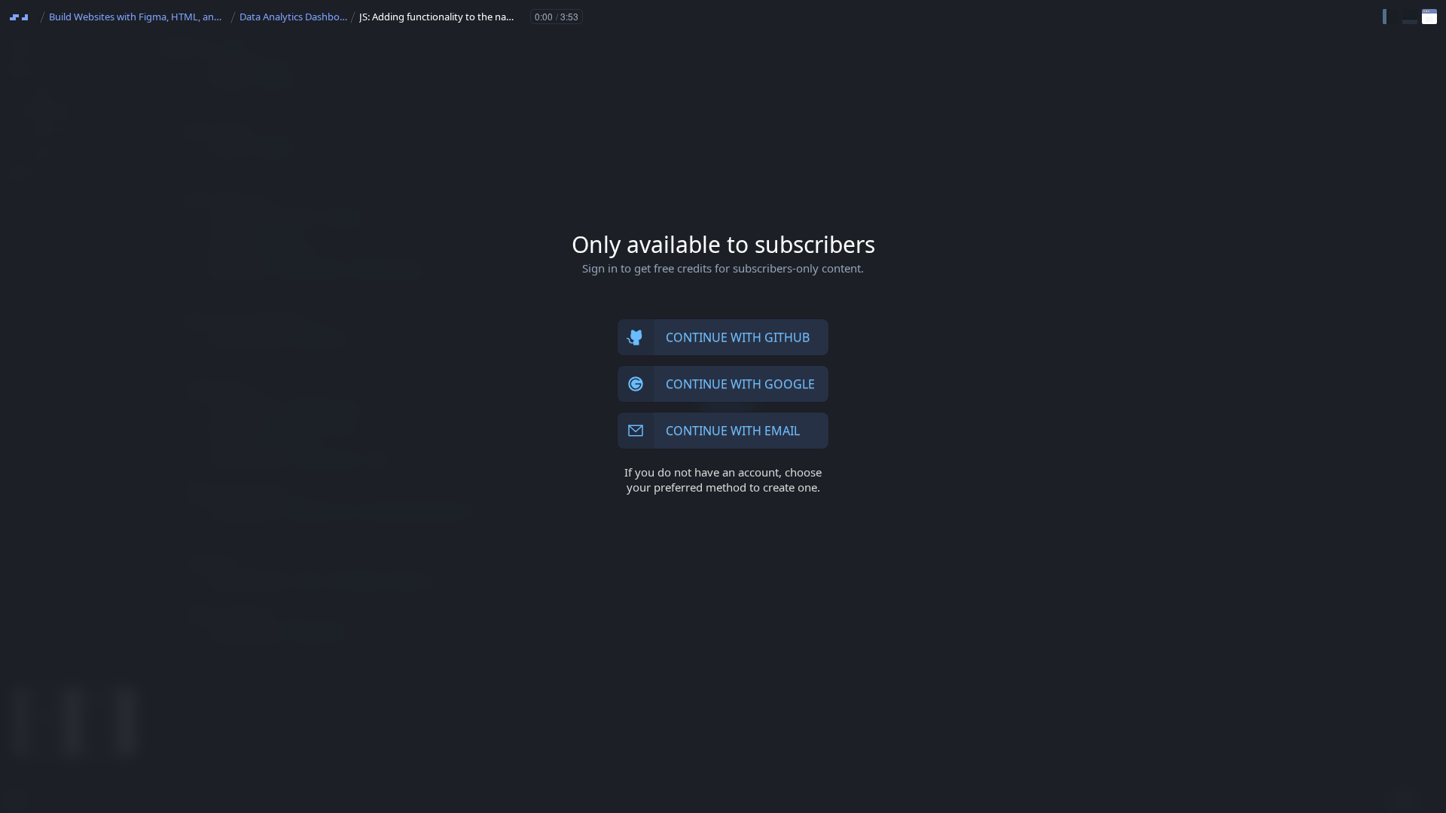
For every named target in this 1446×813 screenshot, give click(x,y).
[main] (723, 406)
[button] (1390, 17)
